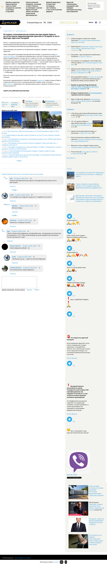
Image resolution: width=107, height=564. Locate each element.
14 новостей (49, 107)
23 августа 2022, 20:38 (22, 195)
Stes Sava (13, 220)
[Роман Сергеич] (5, 249)
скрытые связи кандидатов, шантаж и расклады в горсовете (85, 88)
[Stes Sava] (5, 224)
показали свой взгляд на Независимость (82, 124)
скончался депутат (95, 93)
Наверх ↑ (19, 161)
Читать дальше (72, 358)
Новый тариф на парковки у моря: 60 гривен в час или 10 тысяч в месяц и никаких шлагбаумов (31, 136)
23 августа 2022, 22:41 (21, 178)
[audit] (5, 198)
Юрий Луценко (76, 46)
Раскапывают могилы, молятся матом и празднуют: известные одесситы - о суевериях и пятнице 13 (30, 144)
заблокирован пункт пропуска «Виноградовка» (85, 100)
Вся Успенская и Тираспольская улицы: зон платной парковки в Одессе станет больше (30, 132)
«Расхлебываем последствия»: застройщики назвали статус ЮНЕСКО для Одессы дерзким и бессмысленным (31, 140)
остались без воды (94, 77)
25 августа (70, 34)
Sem (11, 178)
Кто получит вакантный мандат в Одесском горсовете (85, 41)
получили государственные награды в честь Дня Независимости (87, 140)
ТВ (44, 22)
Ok (61, 562)
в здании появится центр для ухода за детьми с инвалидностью (86, 71)
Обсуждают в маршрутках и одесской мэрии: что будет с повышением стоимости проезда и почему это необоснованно (32, 148)
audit (12, 195)
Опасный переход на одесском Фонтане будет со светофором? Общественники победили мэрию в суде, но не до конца (31, 156)
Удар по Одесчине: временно (81, 99)
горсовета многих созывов (80, 95)
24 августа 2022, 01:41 (30, 268)
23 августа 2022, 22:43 (19, 231)
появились (10, 84)
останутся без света (85, 133)
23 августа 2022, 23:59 (24, 257)
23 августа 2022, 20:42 (26, 206)
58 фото (35, 107)
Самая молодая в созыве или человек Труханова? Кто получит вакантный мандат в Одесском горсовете (96, 490)
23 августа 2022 (7, 31)
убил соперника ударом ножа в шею (86, 63)
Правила (29, 290)
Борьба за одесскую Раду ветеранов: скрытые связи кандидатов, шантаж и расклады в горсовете (13, 6)
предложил (41, 80)
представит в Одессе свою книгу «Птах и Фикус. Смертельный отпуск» (86, 47)
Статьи (30, 22)
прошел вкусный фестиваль (93, 115)
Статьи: (69, 169)
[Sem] (6, 178)
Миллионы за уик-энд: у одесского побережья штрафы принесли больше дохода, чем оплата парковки (51, 124)
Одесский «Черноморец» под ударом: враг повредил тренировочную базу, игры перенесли (74, 6)
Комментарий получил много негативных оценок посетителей (22, 174)
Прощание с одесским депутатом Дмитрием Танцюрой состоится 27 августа (96, 521)
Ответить (13, 186)
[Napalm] (7, 204)
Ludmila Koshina (15, 268)
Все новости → (72, 158)
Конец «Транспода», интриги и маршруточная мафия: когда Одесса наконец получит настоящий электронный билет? (31, 124)
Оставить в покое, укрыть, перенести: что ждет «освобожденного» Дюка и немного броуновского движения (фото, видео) (11, 124)
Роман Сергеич (15, 246)
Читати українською (21, 31)
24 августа (70, 109)
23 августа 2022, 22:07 (25, 220)
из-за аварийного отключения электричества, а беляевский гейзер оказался (87, 79)
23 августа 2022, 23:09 (29, 246)
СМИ (49, 22)
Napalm (14, 206)
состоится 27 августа (85, 56)
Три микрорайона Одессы (79, 77)
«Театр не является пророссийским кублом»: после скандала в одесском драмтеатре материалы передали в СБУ (89, 186)
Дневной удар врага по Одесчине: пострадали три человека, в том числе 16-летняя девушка (54, 6)
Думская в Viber (72, 475)
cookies (56, 562)
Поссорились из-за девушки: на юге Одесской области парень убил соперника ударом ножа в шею (96, 539)
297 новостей (28, 107)
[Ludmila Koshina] (5, 271)
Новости (38, 22)
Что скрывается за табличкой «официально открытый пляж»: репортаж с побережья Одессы (90, 174)
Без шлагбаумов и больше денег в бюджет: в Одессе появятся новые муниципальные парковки (28, 152)
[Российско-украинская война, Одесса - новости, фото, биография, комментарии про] (6, 106)
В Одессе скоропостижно (80, 93)
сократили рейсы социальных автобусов (84, 147)
